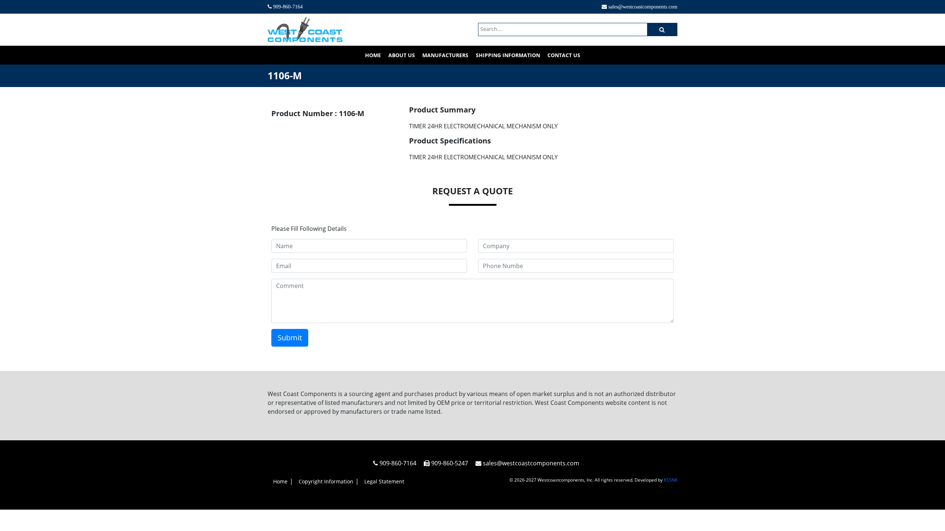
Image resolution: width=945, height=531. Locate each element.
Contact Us (563, 55)
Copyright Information (326, 481)
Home (373, 55)
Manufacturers (445, 55)
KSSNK (670, 480)
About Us (401, 55)
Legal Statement (384, 481)
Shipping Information (508, 55)
